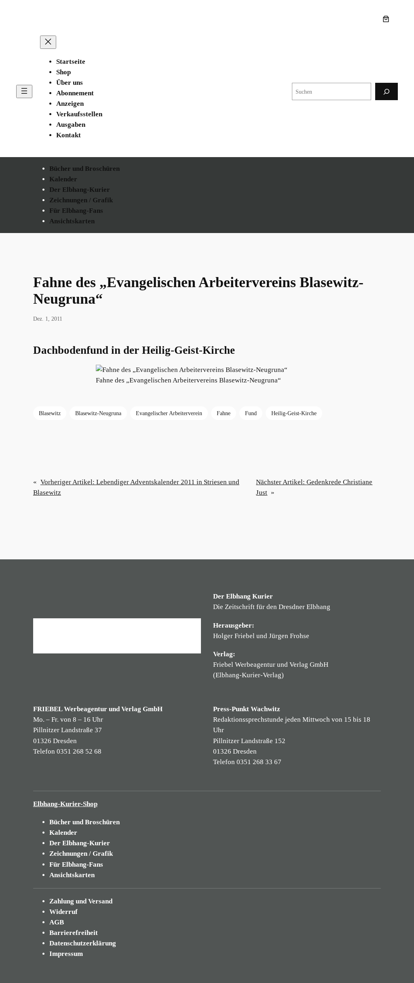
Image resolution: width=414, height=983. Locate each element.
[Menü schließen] (48, 42)
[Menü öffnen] (24, 91)
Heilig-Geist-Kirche (294, 413)
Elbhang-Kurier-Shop (65, 804)
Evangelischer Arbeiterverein (169, 413)
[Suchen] (386, 91)
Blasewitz (50, 413)
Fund (251, 413)
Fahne (223, 413)
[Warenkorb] (388, 19)
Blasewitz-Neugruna (98, 413)
